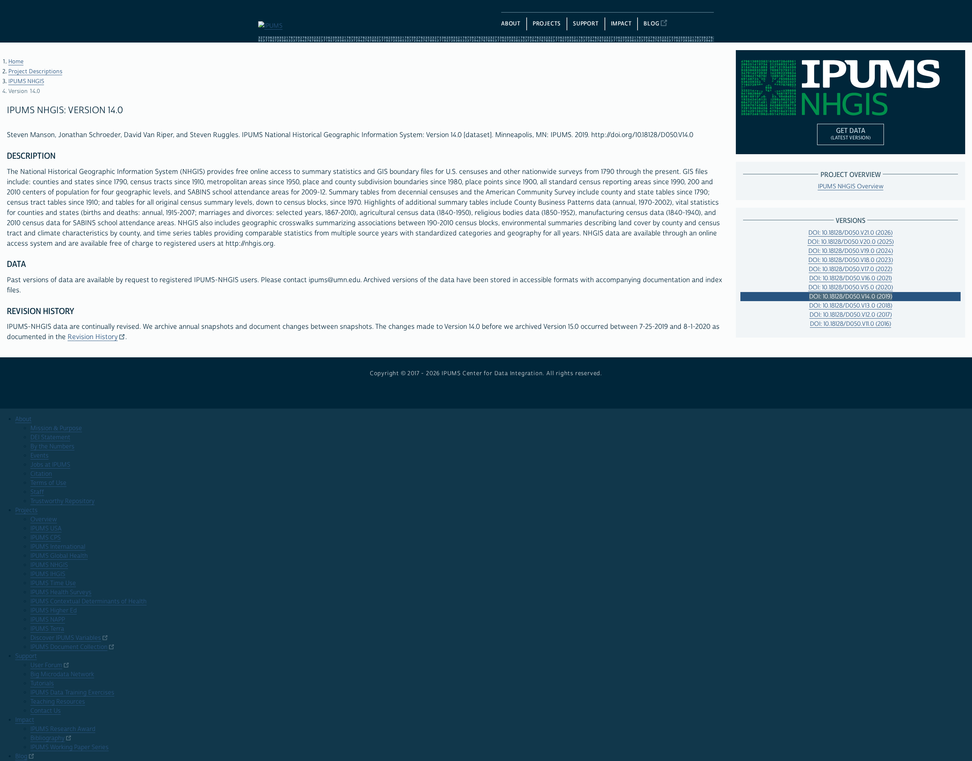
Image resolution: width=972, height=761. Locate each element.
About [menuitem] (511, 23)
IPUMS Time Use (53, 583)
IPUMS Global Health (59, 556)
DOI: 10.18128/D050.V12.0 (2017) (850, 315)
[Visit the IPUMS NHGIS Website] (850, 87)
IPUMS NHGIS (26, 81)
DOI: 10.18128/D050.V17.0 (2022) (850, 269)
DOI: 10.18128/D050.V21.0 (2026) (850, 233)
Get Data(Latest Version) (851, 133)
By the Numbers (52, 446)
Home (16, 61)
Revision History (93, 337)
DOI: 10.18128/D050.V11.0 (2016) (850, 324)
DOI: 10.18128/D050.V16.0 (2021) (850, 278)
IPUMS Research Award (62, 729)
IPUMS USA (46, 528)
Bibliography (47, 738)
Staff (37, 492)
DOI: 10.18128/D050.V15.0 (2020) (850, 287)
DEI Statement (50, 437)
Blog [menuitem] (651, 23)
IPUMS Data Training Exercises (72, 692)
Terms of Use (48, 483)
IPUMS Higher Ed (53, 610)
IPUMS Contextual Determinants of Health (88, 601)
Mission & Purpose (56, 428)
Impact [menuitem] (621, 23)
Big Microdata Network (62, 674)
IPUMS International (57, 547)
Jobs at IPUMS (50, 465)
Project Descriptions (35, 71)
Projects (26, 510)
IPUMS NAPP (47, 620)
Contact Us (45, 711)
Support (26, 656)
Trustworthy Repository (62, 501)
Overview (43, 519)
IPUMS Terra (47, 629)
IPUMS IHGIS (47, 574)
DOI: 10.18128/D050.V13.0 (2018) (850, 305)
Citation (41, 474)
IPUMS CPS (45, 538)
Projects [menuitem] (547, 23)
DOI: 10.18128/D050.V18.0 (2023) (850, 260)
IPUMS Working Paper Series (69, 747)
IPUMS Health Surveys (61, 592)
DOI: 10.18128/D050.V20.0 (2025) (851, 242)
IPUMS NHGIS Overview (851, 186)
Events (39, 455)
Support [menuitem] (586, 23)
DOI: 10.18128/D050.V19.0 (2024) (850, 251)
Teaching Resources (57, 702)
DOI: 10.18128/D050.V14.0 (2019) (850, 296)
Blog (21, 756)
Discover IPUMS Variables (65, 638)
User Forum (46, 665)
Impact (24, 720)
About (23, 419)
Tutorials (42, 683)
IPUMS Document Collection (68, 647)
